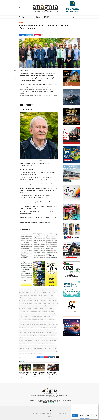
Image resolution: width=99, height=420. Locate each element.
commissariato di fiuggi (42, 305)
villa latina (42, 351)
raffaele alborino (48, 332)
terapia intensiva (48, 345)
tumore (34, 348)
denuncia (20, 311)
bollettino (25, 295)
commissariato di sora (22, 306)
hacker (26, 319)
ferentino (36, 313)
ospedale (37, 324)
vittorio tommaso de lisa (38, 353)
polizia (32, 327)
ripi (19, 335)
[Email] (15, 84)
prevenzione (38, 329)
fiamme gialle (45, 313)
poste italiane (24, 329)
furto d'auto (21, 316)
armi (57, 290)
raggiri (54, 332)
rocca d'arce (23, 335)
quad (54, 330)
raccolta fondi (42, 332)
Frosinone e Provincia (46, 17)
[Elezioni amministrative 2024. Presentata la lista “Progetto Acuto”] (49, 53)
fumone (38, 314)
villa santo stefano (55, 351)
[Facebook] (15, 73)
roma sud (36, 335)
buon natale (45, 295)
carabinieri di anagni (42, 297)
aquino (35, 290)
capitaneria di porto (30, 297)
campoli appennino (22, 297)
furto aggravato (46, 314)
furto (42, 314)
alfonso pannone (45, 289)
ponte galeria (48, 327)
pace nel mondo (51, 324)
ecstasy (52, 311)
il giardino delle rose (35, 319)
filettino (50, 313)
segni (39, 340)
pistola (29, 327)
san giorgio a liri (21, 337)
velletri (20, 351)
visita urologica (29, 353)
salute (44, 335)
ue (49, 348)
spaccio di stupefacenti (23, 343)
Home (29, 16)
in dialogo (42, 319)
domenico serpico (44, 311)
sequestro (43, 340)
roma (27, 335)
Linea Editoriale (50, 413)
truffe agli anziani (29, 348)
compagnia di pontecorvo (45, 306)
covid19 (50, 308)
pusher (50, 330)
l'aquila (20, 321)
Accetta (75, 415)
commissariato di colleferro (33, 305)
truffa (55, 346)
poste (20, 329)
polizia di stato (37, 327)
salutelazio (53, 335)
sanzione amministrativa (23, 340)
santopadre (52, 338)
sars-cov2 (35, 340)
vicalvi (33, 351)
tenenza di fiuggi (35, 345)
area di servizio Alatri (43, 290)
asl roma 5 (53, 292)
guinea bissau (21, 319)
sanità (48, 337)
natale (45, 322)
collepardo (49, 303)
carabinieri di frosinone (40, 298)
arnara (20, 292)
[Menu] (19, 17)
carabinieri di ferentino (31, 298)
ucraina (46, 348)
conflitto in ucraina (29, 308)
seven (55, 340)
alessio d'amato (38, 289)
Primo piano (73, 17)
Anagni (33, 16)
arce (38, 290)
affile (25, 289)
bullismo (40, 295)
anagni (53, 289)
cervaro (20, 303)
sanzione (56, 338)
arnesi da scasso (25, 292)
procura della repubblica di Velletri (38, 330)
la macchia (24, 321)
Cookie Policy (82, 418)
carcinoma (49, 300)
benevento (21, 295)
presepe (33, 329)
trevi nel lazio (30, 346)
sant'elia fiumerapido (38, 338)
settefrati (51, 340)
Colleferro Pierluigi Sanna (42, 303)
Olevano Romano (28, 324)
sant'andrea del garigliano (23, 338)
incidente (46, 319)
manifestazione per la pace (51, 321)
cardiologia (54, 300)
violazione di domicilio (22, 353)
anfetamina (21, 290)
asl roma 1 (49, 292)
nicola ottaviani (21, 324)
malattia (44, 321)
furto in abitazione (27, 316)
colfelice (24, 303)
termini (54, 345)
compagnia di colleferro (36, 306)
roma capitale (32, 335)
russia (41, 335)
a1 (19, 289)
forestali (30, 314)
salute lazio (48, 335)
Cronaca (55, 16)
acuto (22, 289)
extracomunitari (26, 313)
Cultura (64, 16)
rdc (56, 332)
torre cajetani (21, 346)
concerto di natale (22, 308)
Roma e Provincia (38, 17)
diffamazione (25, 311)
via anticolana (28, 351)
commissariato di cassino (23, 305)
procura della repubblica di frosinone (25, 330)
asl (40, 292)
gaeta (45, 316)
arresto (34, 292)
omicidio (33, 324)
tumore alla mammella (40, 348)
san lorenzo (36, 337)
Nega (81, 415)
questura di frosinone (31, 332)
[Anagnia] (48, 8)
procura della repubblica (53, 329)
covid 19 (46, 308)
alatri (34, 289)
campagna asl (51, 295)
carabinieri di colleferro (23, 298)
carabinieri (36, 297)
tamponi (30, 345)
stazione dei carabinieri (37, 343)
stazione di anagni (45, 343)
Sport (69, 16)
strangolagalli (21, 345)
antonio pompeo (26, 290)
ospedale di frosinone (43, 324)
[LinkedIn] (15, 78)
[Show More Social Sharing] (42, 35)
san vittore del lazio (42, 337)
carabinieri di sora (29, 300)
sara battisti (30, 340)
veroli (23, 351)
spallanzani (30, 343)
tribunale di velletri (45, 346)
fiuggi (54, 313)
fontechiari (26, 314)
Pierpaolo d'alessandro (23, 327)
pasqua (56, 324)
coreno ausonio (36, 308)
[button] (96, 405)
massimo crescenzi (31, 322)
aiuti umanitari (29, 289)
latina (28, 321)
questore (20, 332)
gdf (51, 316)
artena (37, 292)
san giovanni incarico (29, 337)
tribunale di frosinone (37, 346)
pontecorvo (54, 327)
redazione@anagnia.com (51, 402)
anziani (32, 290)
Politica (60, 16)
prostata (46, 330)
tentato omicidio (41, 345)
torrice (26, 346)
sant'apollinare (31, 338)
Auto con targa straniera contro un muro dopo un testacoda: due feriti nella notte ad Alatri (39, 373)
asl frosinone (44, 292)
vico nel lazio (37, 351)
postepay (29, 329)
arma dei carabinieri (52, 290)
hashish (29, 319)
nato (53, 322)
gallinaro (48, 316)
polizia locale (43, 327)
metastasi (37, 322)
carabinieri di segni (22, 300)
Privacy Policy (87, 418)
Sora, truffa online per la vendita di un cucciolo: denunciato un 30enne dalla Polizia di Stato (52, 374)
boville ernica (30, 295)
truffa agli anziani (22, 348)
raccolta (37, 332)
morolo (41, 322)
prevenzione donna (45, 329)
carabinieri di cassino (50, 297)
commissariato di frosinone (52, 305)
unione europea (53, 348)
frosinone (34, 314)
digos (39, 311)
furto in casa (33, 316)
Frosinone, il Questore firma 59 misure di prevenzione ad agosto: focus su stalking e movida (25, 374)
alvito (50, 289)
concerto (52, 306)
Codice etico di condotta (61, 413)
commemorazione (55, 303)
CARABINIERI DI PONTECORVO (51, 298)
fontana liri (21, 314)
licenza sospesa (33, 321)
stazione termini (51, 343)
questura (24, 332)
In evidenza (24, 17)
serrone (47, 340)
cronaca (54, 308)
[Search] (79, 17)
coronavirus (42, 308)
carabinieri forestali (37, 300)
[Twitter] (15, 76)
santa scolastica (46, 338)
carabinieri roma (44, 300)
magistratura (39, 321)
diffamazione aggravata (33, 311)
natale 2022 (49, 322)
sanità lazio (52, 337)
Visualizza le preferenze (91, 415)
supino (26, 345)
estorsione (21, 313)
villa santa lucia (47, 351)
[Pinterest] (15, 81)
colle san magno (29, 303)
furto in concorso (39, 316)
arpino (30, 292)
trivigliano (51, 346)
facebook (31, 313)
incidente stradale (52, 319)
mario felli (25, 322)
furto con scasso (53, 314)
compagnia (29, 306)
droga (49, 311)
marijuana (20, 322)
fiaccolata (40, 313)
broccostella (36, 295)
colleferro (35, 303)
